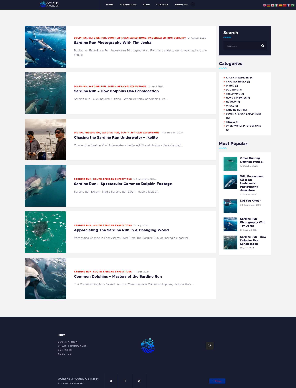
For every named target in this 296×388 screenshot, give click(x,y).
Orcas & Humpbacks (72, 345)
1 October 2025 (248, 194)
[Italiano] (277, 4)
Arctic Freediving (237, 77)
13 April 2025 (156, 86)
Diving (78, 132)
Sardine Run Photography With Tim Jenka (112, 42)
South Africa (68, 341)
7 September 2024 (172, 132)
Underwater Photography (167, 37)
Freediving (92, 132)
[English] (265, 4)
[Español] (281, 4)
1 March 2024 (141, 271)
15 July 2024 (141, 225)
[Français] (289, 4)
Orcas (230, 105)
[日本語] (273, 4)
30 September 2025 (250, 205)
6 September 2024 (145, 179)
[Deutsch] (269, 4)
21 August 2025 (197, 37)
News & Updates (236, 97)
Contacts (65, 349)
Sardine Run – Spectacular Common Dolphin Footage (123, 184)
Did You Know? (250, 200)
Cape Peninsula (236, 81)
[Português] (293, 4)
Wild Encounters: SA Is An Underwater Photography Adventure (251, 183)
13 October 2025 (249, 165)
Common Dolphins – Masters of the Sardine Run (118, 276)
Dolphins (80, 37)
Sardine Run (97, 37)
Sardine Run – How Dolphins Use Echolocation (116, 91)
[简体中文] (285, 4)
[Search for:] (245, 45)
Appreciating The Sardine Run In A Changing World (121, 230)
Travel (230, 121)
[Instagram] (210, 346)
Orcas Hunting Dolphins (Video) (251, 159)
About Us (64, 353)
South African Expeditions (127, 37)
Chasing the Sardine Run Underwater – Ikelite (116, 137)
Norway (231, 101)
